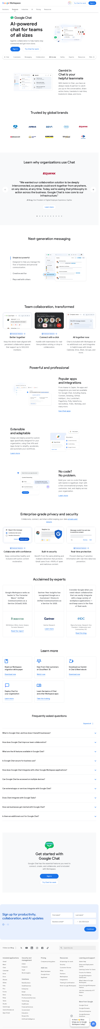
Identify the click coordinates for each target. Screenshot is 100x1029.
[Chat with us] (93, 1024)
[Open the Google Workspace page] (11, 3)
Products (15, 9)
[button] (93, 1024)
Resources (47, 9)
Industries (25, 9)
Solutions (5, 9)
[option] (17, 57)
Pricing (38, 9)
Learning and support (87, 958)
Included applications (11, 958)
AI (32, 9)
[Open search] (70, 3)
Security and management (27, 959)
